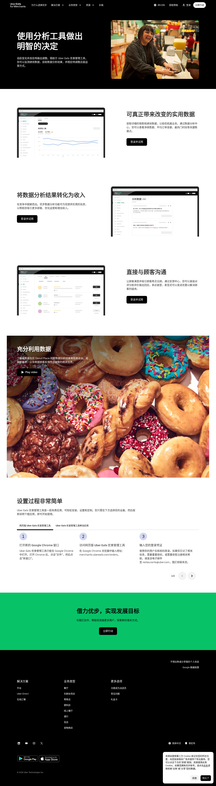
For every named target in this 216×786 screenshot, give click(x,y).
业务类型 (73, 5)
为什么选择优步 (39, 5)
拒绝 (194, 778)
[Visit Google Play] (28, 759)
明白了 (205, 778)
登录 (188, 5)
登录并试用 (136, 141)
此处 (206, 765)
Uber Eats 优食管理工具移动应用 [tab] (72, 525)
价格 (101, 5)
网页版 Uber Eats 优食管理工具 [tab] (35, 525)
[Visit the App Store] (49, 759)
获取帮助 (173, 5)
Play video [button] (31, 372)
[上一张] (182, 576)
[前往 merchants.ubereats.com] (18, 5)
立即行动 (199, 5)
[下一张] (192, 576)
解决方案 (55, 5)
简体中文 (176, 743)
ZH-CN (161, 5)
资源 (88, 5)
